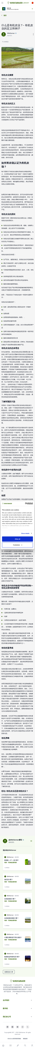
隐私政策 (25, 1038)
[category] (11, 1045)
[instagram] (22, 1027)
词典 (5, 862)
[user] (32, 1045)
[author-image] (5, 841)
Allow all (17, 539)
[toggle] (2, 3)
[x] (27, 1027)
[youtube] (17, 1027)
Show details (25, 533)
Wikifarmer (11, 33)
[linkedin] (7, 1027)
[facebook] (12, 1027)
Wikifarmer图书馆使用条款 (14, 1038)
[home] (3, 1045)
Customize (16, 545)
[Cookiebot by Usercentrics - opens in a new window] (25, 503)
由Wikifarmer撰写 (15, 840)
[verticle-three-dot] (33, 34)
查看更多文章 (8, 972)
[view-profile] (31, 841)
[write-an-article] (18, 1045)
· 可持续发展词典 (12, 862)
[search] (25, 1045)
